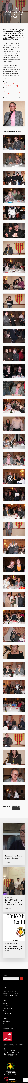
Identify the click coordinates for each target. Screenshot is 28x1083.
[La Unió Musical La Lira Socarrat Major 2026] (14, 936)
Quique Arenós (15, 806)
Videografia (15, 852)
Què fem (6, 1006)
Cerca (5, 975)
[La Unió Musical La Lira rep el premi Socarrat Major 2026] (14, 889)
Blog (4, 1011)
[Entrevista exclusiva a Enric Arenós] (14, 844)
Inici (4, 1000)
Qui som (5, 1003)
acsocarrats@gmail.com (10, 995)
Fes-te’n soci (7, 1024)
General (7, 943)
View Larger (14, 141)
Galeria (5, 1018)
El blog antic (8, 1013)
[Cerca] (21, 978)
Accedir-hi (7, 1016)
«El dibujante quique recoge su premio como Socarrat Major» (12, 94)
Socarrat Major (14, 8)
